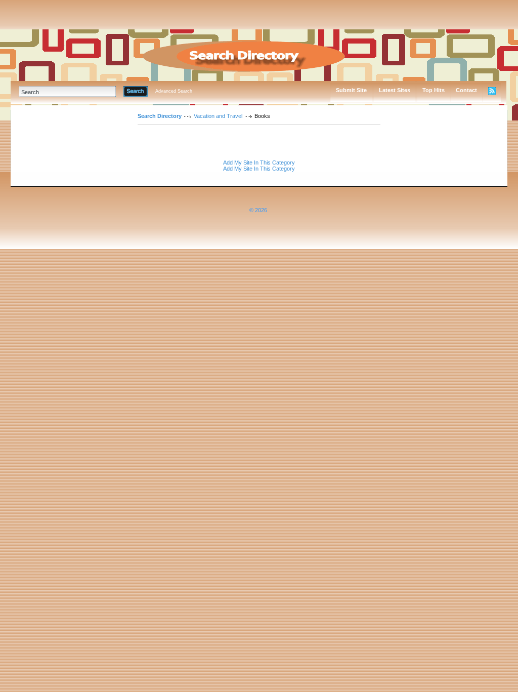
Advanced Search (173, 91)
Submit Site (351, 90)
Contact (466, 90)
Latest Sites (394, 90)
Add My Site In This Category (259, 162)
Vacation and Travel (218, 116)
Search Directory (160, 116)
